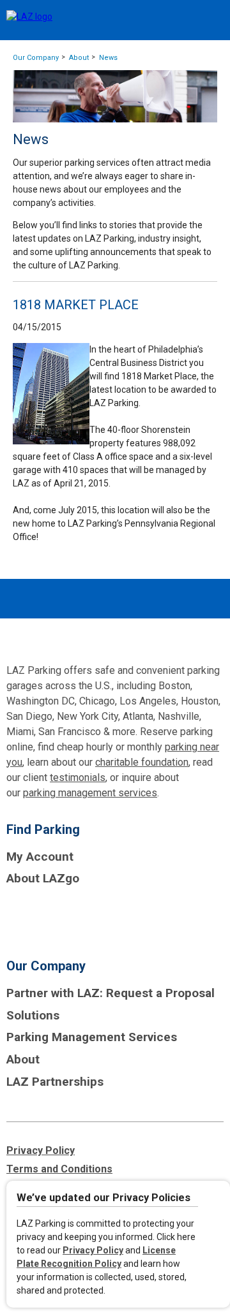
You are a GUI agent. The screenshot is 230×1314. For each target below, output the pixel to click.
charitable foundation (141, 762)
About (79, 58)
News (108, 58)
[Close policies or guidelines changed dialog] (215, 1199)
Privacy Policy (93, 1250)
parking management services (90, 793)
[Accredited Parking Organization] (54, 917)
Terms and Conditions (59, 1169)
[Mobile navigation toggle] (209, 21)
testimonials (77, 777)
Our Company (36, 58)
